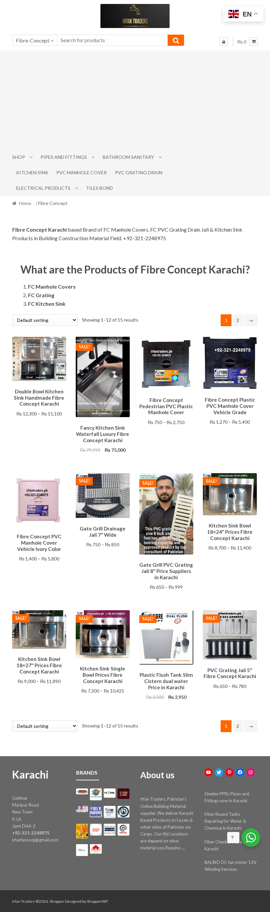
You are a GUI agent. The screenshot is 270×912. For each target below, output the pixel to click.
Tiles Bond (99, 188)
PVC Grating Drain (138, 172)
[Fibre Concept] (110, 812)
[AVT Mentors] (96, 794)
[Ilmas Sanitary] (82, 831)
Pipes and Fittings (63, 157)
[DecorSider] (123, 793)
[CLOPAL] (110, 793)
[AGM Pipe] (82, 791)
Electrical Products (43, 188)
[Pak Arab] (110, 830)
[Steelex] (96, 849)
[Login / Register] (223, 41)
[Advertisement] (135, 100)
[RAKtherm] (82, 850)
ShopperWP (97, 901)
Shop (18, 157)
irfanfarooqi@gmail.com (35, 839)
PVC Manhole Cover (81, 172)
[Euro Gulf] (82, 809)
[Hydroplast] (123, 812)
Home (25, 203)
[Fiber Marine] (96, 811)
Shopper (57, 901)
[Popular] (123, 830)
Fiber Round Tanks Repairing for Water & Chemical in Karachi (225, 821)
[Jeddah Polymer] (96, 830)
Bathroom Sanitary (128, 157)
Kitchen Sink (32, 172)
